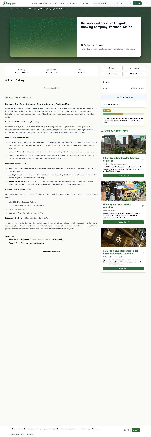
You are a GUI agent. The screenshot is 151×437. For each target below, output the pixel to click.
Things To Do (59, 3)
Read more (95, 429)
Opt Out (126, 430)
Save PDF (137, 68)
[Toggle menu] (147, 3)
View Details (122, 176)
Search (137, 3)
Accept (135, 430)
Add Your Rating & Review (51, 251)
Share (113, 68)
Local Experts (72, 3)
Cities (88, 49)
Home (83, 49)
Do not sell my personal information (22, 434)
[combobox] (126, 3)
